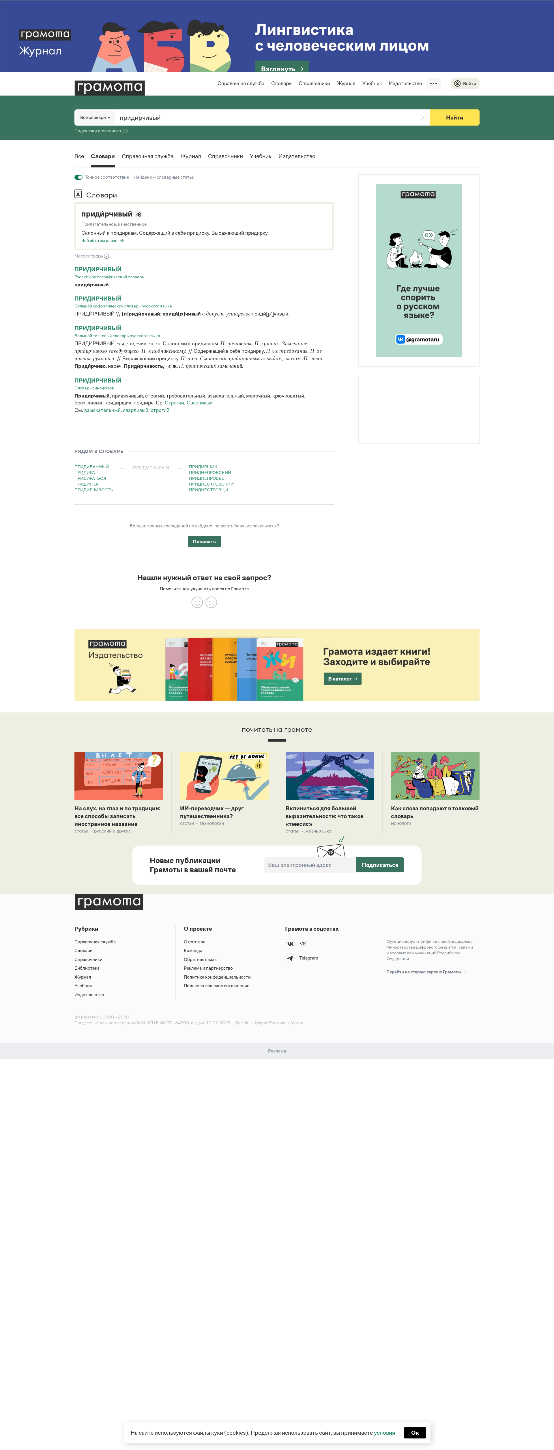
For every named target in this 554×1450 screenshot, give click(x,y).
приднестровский (211, 484)
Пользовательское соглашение (216, 985)
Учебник (372, 83)
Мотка (297, 1022)
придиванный (91, 466)
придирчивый (97, 269)
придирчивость (93, 489)
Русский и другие (112, 831)
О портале (194, 941)
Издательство (405, 83)
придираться (90, 478)
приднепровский (210, 472)
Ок (415, 1433)
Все (79, 156)
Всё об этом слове (99, 240)
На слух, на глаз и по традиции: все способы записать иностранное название (117, 816)
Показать (204, 541)
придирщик (203, 466)
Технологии (212, 823)
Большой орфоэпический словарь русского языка (123, 305)
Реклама (393, 391)
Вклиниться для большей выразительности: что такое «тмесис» (325, 816)
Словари (281, 83)
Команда (193, 950)
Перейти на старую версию (424, 971)
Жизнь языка (318, 831)
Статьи (81, 831)
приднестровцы (208, 489)
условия (384, 1433)
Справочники (314, 83)
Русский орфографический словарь (109, 276)
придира (84, 472)
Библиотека (87, 968)
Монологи (401, 823)
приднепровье (206, 478)
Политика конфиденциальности (217, 977)
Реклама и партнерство (208, 968)
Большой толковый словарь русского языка (117, 335)
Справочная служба (241, 83)
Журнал (346, 83)
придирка (86, 484)
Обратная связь (200, 959)
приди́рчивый (106, 214)
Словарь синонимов (94, 387)
